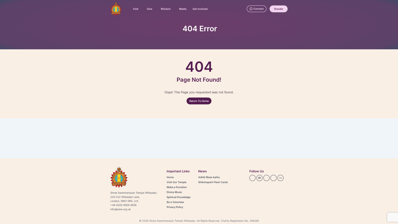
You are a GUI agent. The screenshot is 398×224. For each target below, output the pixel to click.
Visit (135, 8)
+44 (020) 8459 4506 (123, 205)
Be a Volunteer (175, 202)
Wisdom (166, 8)
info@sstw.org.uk (120, 209)
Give (149, 8)
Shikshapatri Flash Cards (213, 182)
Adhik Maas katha (209, 177)
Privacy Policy (175, 207)
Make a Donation (177, 187)
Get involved (200, 8)
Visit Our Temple (176, 182)
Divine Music (174, 192)
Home (170, 177)
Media (182, 8)
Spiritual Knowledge (178, 197)
